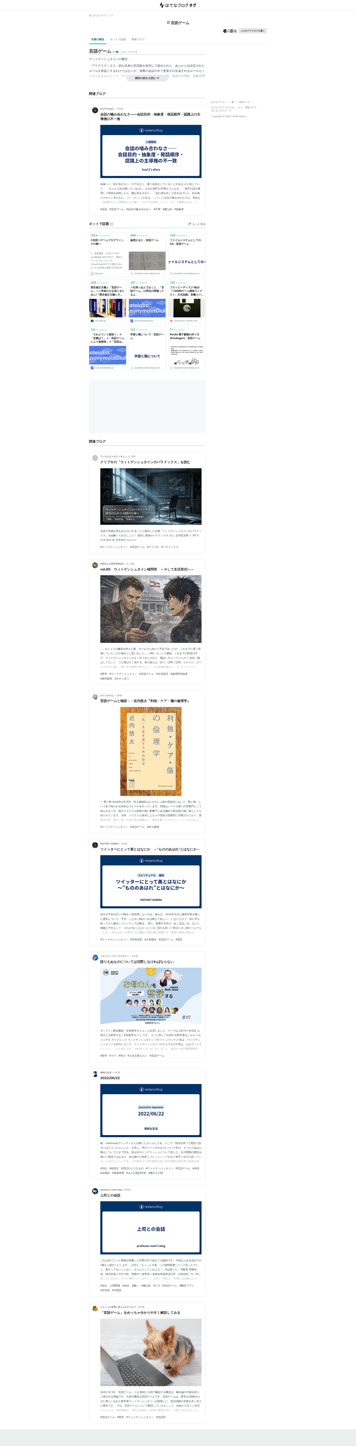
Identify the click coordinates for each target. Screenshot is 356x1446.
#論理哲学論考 (179, 673)
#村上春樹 (153, 826)
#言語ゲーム (116, 209)
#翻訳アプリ (186, 1285)
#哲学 (103, 673)
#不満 (157, 209)
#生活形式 (162, 673)
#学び (121, 1055)
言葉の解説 (97, 39)
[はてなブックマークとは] (111, 224)
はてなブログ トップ (102, 15)
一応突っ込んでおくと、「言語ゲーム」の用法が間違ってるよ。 (147, 291)
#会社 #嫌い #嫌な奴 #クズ (141, 1285)
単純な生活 (105, 1072)
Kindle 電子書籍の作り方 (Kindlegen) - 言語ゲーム (185, 336)
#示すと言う (122, 678)
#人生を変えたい (137, 1055)
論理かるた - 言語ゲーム (144, 240)
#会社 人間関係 (110, 1285)
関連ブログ (138, 39)
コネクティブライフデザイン (114, 956)
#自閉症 (105, 1172)
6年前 (141, 1307)
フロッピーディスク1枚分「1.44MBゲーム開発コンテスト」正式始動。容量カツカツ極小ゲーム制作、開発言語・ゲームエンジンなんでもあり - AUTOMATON (187, 291)
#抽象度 (179, 209)
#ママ (112, 1055)
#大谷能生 (150, 939)
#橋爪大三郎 (155, 1172)
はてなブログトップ (221, 110)
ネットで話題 (118, 39)
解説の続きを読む (145, 77)
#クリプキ (153, 546)
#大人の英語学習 (136, 1172)
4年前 (135, 956)
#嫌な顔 (167, 209)
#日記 (103, 1168)
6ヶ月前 (130, 563)
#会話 (103, 209)
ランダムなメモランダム (112, 456)
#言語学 (161, 1417)
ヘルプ (239, 107)
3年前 (124, 843)
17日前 (119, 108)
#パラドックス (170, 546)
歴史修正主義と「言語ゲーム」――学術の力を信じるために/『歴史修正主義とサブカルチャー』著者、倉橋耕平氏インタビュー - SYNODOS (107, 291)
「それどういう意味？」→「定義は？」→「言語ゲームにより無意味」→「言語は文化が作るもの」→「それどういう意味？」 (107, 338)
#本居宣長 (136, 939)
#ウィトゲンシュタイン (114, 546)
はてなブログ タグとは (222, 107)
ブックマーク (100, 235)
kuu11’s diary (106, 108)
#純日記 (114, 1168)
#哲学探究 (106, 678)
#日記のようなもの (132, 1168)
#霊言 (179, 939)
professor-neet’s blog (111, 1189)
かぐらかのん (107, 695)
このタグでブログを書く (252, 30)
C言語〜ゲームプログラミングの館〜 (107, 241)
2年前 (119, 695)
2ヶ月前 (132, 456)
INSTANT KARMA (109, 843)
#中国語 (116, 1290)
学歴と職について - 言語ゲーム (147, 336)
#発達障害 (118, 1172)
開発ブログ (250, 107)
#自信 (195, 1168)
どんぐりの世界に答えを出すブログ (118, 1307)
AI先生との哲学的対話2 (112, 563)
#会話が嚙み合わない (138, 209)
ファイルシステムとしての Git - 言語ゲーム (185, 241)
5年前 (128, 1189)
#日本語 (105, 1290)
